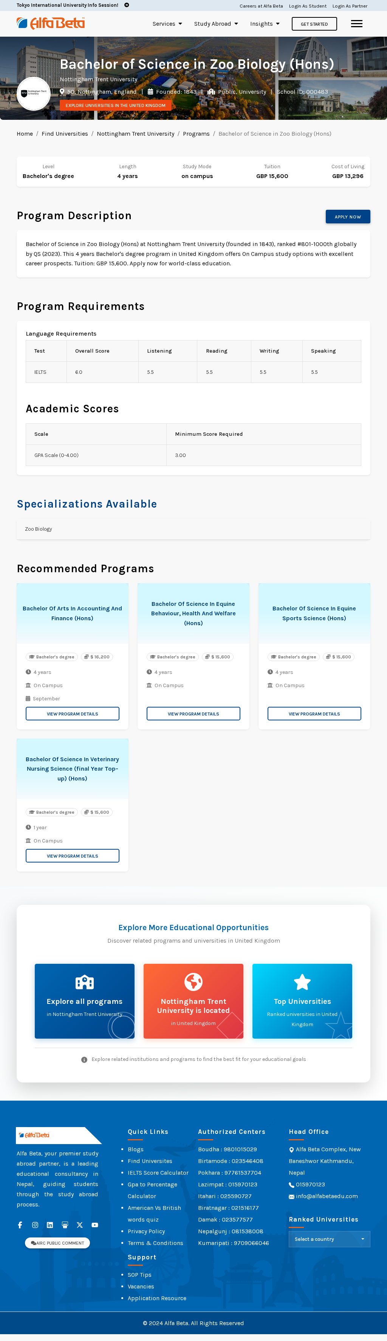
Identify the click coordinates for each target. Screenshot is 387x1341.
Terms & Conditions (155, 1243)
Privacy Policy (146, 1231)
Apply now (348, 217)
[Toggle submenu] (180, 23)
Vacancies (141, 1286)
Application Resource (157, 1298)
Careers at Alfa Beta (261, 6)
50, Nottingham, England (101, 91)
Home (25, 133)
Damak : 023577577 (225, 1219)
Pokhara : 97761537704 (229, 1172)
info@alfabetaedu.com (327, 1196)
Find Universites (150, 1160)
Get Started (314, 24)
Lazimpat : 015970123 (227, 1184)
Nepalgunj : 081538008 (230, 1231)
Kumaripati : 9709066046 (233, 1243)
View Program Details (72, 714)
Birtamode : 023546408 (230, 1160)
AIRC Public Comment (60, 1243)
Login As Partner (350, 6)
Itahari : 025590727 (225, 1196)
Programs (196, 133)
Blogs (136, 1149)
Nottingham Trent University (135, 133)
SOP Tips (140, 1274)
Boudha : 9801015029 (227, 1149)
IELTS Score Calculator (158, 1172)
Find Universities (65, 133)
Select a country (314, 1239)
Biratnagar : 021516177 (228, 1207)
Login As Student (308, 6)
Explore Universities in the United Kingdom (116, 105)
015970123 (309, 1184)
